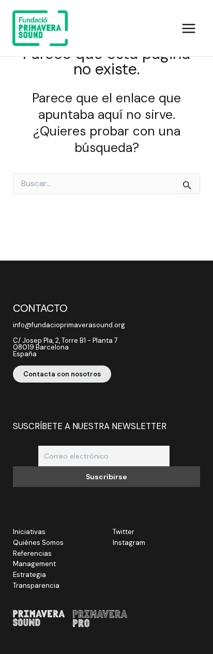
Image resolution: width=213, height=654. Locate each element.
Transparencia (36, 585)
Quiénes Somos (38, 542)
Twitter (123, 531)
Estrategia (29, 574)
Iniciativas (29, 531)
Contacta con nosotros (62, 374)
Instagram (129, 542)
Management (34, 563)
